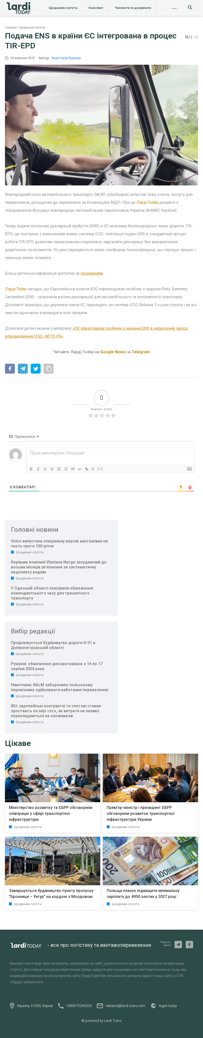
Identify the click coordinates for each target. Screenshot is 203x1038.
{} (93, 469)
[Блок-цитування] (72, 469)
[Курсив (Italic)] (38, 469)
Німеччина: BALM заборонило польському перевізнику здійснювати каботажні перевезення (59, 687)
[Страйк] (52, 469)
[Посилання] (86, 469)
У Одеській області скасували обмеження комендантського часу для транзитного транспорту (52, 593)
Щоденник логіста (63, 8)
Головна (11, 27)
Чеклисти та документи (133, 8)
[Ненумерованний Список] (65, 469)
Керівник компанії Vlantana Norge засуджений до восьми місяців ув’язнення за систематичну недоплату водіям (58, 567)
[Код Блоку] (79, 469)
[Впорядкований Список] (58, 469)
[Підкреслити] (45, 469)
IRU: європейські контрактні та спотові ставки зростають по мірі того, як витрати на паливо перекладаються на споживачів (56, 711)
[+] (100, 469)
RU (188, 37)
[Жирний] (31, 469)
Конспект (96, 8)
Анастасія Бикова (66, 58)
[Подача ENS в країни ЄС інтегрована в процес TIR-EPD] (10, 369)
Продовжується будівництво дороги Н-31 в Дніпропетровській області (53, 645)
